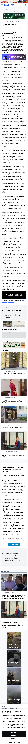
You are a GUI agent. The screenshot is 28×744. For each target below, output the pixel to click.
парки (16, 558)
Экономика (11, 592)
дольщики (16, 553)
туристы (18, 315)
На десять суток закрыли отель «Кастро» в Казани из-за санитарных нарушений (13, 374)
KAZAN (9, 5)
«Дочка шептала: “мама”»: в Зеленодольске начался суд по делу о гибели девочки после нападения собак (14, 455)
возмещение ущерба (16, 310)
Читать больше (14, 544)
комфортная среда (9, 558)
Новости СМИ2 (4, 341)
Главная (4, 9)
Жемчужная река (8, 313)
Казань (21, 313)
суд (13, 315)
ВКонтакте (11, 302)
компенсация (8, 315)
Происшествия (12, 451)
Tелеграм (4, 302)
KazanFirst (7, 307)
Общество (9, 9)
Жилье (16, 555)
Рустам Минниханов (9, 560)
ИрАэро (16, 313)
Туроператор (7, 317)
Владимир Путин (8, 553)
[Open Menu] (2, 5)
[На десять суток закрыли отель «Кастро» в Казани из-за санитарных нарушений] (14, 361)
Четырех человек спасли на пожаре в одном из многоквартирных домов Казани (13, 428)
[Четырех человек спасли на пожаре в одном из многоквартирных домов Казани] (14, 414)
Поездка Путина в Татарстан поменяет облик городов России (13, 469)
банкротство (7, 310)
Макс (23, 300)
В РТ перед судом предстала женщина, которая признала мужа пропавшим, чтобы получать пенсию (13, 401)
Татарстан (17, 560)
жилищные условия (9, 555)
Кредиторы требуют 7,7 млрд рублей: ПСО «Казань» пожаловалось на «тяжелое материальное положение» (13, 596)
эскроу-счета (8, 563)
